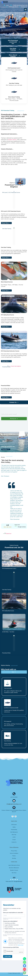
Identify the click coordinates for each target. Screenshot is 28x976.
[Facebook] (13, 816)
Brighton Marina (12, 139)
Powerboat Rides (5, 385)
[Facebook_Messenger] (24, 965)
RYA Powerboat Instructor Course (10, 351)
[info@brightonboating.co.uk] (14, 800)
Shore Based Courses (7, 282)
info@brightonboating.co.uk (14, 804)
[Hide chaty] (24, 972)
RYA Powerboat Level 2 (14, 68)
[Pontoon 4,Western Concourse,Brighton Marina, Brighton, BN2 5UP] (14, 807)
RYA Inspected (7, 721)
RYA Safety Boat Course (7, 314)
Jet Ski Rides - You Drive (8, 631)
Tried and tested (8, 688)
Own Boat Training (14, 83)
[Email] (24, 969)
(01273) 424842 (14, 797)
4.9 (7, 525)
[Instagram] (16, 816)
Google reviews (22, 526)
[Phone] (24, 958)
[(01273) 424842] (14, 793)
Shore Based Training (14, 97)
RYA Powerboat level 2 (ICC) (9, 568)
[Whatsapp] (24, 962)
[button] (25, 9)
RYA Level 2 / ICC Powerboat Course (11, 211)
